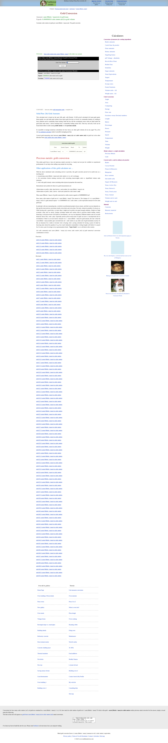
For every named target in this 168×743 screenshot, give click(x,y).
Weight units (109, 93)
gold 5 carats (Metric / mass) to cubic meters (48, 285)
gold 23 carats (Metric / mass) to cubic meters (48, 401)
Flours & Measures (111, 169)
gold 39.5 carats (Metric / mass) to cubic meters (49, 508)
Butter (107, 162)
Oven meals (40, 613)
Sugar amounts (109, 71)
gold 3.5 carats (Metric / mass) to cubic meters (49, 275)
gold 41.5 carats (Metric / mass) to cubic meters (49, 521)
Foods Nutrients (110, 87)
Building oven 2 (41, 688)
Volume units (109, 90)
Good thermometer (42, 676)
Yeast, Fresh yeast (111, 191)
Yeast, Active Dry (110, 185)
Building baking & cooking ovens (109, 3)
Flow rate (108, 112)
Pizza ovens (40, 601)
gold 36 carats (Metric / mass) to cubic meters (48, 485)
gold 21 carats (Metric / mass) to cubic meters (48, 388)
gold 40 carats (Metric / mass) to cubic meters (48, 511)
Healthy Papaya (73, 659)
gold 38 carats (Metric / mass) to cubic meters (48, 498)
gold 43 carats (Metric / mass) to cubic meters (48, 530)
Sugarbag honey (110, 55)
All (85, 1)
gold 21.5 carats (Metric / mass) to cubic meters (49, 391)
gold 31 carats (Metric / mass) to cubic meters (48, 453)
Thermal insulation (42, 653)
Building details (41, 630)
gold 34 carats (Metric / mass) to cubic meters (48, 472)
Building (66, 1)
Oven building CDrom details (45, 596)
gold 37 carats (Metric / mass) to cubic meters (48, 492)
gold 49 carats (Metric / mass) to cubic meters (48, 569)
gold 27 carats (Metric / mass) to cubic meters (48, 427)
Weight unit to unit (111, 201)
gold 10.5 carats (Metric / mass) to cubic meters (49, 320)
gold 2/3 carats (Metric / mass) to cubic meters (49, 249)
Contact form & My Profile (76, 676)
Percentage (108, 125)
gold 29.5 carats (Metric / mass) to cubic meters (49, 443)
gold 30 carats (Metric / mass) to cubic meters (48, 446)
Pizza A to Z (72, 601)
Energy (107, 109)
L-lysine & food (73, 665)
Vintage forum (41, 619)
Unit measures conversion (76, 590)
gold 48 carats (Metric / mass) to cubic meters (48, 563)
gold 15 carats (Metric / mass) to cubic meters (48, 349)
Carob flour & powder (112, 45)
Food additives (73, 653)
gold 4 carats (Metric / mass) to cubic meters (48, 278)
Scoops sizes (109, 84)
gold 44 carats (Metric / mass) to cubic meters (48, 537)
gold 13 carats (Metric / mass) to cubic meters (48, 337)
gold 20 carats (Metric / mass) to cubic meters (48, 382)
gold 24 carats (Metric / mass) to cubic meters (48, 408)
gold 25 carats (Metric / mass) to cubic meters (48, 414)
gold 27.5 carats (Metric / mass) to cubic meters (49, 430)
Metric (107, 122)
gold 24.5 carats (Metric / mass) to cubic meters (49, 411)
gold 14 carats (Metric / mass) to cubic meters (48, 343)
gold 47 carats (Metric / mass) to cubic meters (48, 556)
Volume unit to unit (111, 198)
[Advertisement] (68, 37)
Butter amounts (110, 42)
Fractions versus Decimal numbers (116, 115)
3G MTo (71, 647)
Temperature (109, 80)
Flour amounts (109, 48)
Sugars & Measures (111, 182)
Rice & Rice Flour (111, 61)
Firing (75, 1)
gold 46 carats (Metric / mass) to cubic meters (48, 550)
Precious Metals (110, 153)
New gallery (40, 607)
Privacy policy (67, 736)
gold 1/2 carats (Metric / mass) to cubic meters (49, 246)
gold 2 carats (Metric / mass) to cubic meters (48, 266)
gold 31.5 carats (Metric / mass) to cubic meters (49, 456)
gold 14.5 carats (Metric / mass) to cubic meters (49, 346)
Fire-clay (39, 665)
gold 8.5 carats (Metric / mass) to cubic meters (49, 307)
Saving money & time (43, 671)
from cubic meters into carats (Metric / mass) (56, 54)
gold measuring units (58, 109)
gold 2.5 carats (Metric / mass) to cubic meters (49, 269)
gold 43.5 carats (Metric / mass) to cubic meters (49, 534)
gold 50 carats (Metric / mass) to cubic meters (48, 575)
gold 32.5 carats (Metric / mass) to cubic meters (49, 462)
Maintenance (72, 636)
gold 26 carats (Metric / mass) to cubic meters (48, 421)
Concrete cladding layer (44, 647)
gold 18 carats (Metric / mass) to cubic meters (48, 369)
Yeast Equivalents (110, 74)
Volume (107, 144)
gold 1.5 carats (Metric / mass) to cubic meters (49, 262)
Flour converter (80, 1)
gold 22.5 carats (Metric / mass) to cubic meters (49, 398)
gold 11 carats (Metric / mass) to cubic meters (48, 324)
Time (106, 141)
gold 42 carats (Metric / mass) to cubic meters (48, 524)
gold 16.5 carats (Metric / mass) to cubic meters (49, 359)
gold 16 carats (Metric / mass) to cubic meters (48, 356)
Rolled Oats (109, 64)
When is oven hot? (74, 607)
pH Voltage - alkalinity (112, 58)
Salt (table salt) (110, 178)
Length (107, 118)
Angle (107, 99)
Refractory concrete (42, 636)
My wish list (72, 682)
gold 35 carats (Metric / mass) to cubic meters (48, 479)
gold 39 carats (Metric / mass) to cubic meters (48, 504)
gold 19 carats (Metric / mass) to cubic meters (48, 375)
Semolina (108, 68)
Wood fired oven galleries (96, 3)
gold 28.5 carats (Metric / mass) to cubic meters (49, 437)
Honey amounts (110, 51)
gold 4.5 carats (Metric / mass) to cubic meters (49, 282)
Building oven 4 (73, 671)
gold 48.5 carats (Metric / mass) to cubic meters (49, 566)
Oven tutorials (73, 596)
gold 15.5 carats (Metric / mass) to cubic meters (49, 353)
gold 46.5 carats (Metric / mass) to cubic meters (49, 553)
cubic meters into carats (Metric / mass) (55, 137)
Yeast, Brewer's (110, 188)
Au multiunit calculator (45, 132)
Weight (107, 148)
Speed (107, 135)
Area (106, 102)
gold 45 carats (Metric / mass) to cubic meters (48, 543)
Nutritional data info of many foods (122, 3)
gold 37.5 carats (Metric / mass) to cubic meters (49, 495)
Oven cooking (73, 619)
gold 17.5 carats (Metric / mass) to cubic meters (49, 366)
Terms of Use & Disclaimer (79, 736)
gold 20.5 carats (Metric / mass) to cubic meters (49, 385)
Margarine (108, 172)
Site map (71, 694)
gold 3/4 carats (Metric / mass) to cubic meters (49, 253)
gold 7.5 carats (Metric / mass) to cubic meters (49, 301)
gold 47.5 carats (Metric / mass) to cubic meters (49, 559)
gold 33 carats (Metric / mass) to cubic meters (48, 466)
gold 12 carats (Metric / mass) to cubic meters (48, 330)
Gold (106, 157)
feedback (36, 726)
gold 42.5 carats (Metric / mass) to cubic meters (49, 527)
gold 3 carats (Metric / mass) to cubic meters (48, 272)
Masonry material (110, 210)
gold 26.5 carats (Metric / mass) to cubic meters (49, 424)
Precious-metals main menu (61, 9)
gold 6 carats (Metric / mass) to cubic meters (48, 291)
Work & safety (73, 642)
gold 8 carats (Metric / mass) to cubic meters (48, 304)
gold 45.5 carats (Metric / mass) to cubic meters (49, 546)
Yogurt (107, 77)
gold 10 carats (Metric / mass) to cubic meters (48, 317)
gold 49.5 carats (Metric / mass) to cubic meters (49, 572)
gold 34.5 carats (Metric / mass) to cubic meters (49, 475)
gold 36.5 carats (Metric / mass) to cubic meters (49, 488)
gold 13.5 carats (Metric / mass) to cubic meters (49, 340)
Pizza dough (72, 613)
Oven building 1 (41, 682)
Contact (90, 736)
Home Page (40, 590)
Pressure (107, 131)
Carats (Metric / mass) (81, 9)
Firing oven (72, 630)
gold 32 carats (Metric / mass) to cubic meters (48, 459)
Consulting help (73, 688)
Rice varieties (109, 175)
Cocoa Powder (109, 166)
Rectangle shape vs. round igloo (46, 624)
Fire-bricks (40, 659)
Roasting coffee (73, 624)
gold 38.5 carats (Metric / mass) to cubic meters (49, 501)
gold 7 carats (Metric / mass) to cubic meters (48, 298)
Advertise (96, 736)
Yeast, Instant (109, 195)
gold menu (72, 9)
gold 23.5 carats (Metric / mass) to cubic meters (49, 404)
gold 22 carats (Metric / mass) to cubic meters (48, 395)
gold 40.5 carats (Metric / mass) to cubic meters (49, 514)
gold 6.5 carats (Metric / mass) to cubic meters (49, 295)
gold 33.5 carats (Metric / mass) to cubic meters (49, 469)
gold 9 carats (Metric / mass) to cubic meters (48, 311)
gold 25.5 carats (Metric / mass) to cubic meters (49, 417)
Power (107, 128)
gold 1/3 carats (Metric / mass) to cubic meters (49, 243)
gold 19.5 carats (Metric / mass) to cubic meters (49, 379)
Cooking (71, 1)
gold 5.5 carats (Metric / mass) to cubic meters (49, 288)
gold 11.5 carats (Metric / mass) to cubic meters (49, 327)
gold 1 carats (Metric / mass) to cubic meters (48, 259)
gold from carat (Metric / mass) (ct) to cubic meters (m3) (37, 714)
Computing (108, 106)
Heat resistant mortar (43, 642)
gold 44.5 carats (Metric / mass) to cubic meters (49, 540)
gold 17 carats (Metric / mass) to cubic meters (48, 362)
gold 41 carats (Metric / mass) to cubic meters (48, 517)
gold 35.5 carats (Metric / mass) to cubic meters (49, 482)
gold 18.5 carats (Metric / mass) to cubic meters (49, 372)
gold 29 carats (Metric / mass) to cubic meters (48, 440)
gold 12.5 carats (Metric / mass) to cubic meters (49, 333)
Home (48, 3)
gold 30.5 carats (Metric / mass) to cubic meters (49, 450)
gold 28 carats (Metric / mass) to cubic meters (48, 433)
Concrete (108, 207)
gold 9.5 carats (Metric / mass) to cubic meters (49, 314)
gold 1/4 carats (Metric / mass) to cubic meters (49, 240)
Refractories (109, 213)
